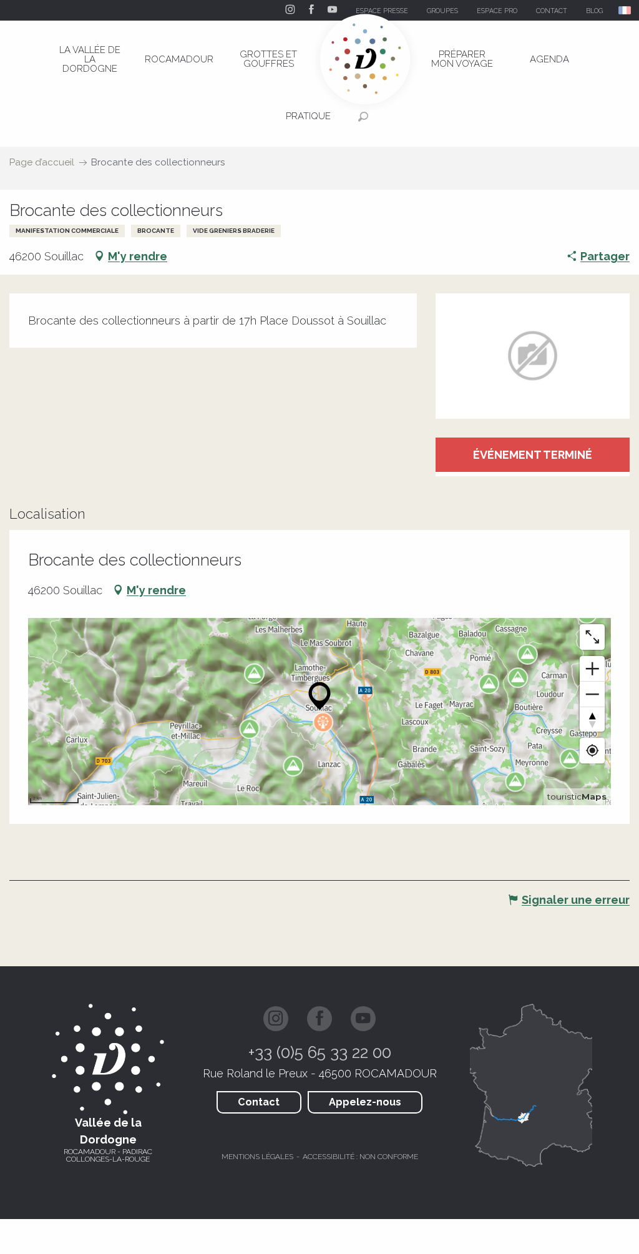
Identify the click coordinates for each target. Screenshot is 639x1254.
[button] (625, 10)
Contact (259, 1102)
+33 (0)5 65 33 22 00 (319, 1052)
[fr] (625, 10)
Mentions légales (257, 1156)
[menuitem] (90, 59)
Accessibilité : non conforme (360, 1156)
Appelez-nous (365, 1102)
